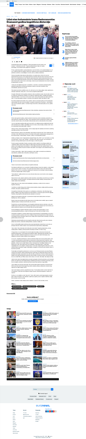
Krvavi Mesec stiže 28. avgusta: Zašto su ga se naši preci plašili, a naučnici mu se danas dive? (72, 44)
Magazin (39, 4)
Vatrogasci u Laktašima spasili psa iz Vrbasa (74, 183)
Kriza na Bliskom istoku (64, 13)
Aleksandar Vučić (42, 396)
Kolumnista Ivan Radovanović (19, 288)
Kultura (31, 4)
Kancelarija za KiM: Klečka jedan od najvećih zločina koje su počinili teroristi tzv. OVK (51, 314)
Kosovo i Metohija (42, 13)
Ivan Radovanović (16, 286)
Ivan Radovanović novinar (29, 286)
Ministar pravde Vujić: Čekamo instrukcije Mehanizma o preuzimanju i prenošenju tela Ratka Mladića (23, 366)
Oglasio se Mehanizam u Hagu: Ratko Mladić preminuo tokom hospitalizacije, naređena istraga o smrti (72, 106)
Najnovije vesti (26, 414)
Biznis (27, 4)
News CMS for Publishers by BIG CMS (43, 437)
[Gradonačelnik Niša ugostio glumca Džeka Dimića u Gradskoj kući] (37, 374)
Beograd (56, 399)
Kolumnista (41, 286)
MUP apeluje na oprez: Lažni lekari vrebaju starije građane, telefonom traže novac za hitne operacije (50, 321)
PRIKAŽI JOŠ (65, 187)
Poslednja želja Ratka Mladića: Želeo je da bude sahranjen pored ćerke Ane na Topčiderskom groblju (23, 344)
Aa (50, 65)
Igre (24, 417)
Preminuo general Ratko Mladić (70, 58)
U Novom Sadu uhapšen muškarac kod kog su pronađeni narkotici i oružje (50, 366)
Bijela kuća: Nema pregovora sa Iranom (74, 176)
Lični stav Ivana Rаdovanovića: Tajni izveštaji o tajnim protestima (26, 114)
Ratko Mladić (30, 399)
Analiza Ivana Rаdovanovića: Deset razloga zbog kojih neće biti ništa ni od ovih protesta (31, 158)
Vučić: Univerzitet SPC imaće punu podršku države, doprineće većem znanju (24, 314)
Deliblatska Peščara (39, 399)
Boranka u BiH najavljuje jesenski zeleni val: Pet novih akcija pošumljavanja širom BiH (74, 149)
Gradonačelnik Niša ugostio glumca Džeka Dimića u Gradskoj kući (50, 373)
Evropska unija (49, 399)
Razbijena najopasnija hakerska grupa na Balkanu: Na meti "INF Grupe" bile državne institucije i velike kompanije (50, 351)
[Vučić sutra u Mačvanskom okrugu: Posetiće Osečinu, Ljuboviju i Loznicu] (11, 329)
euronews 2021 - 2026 (42, 436)
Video (53, 4)
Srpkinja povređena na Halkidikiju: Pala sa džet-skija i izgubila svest (50, 358)
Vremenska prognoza (27, 416)
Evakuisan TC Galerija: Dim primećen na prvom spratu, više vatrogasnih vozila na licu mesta (23, 336)
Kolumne (49, 4)
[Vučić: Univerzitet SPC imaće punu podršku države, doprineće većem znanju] (11, 314)
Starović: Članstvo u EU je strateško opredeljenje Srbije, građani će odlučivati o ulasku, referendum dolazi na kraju (49, 336)
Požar (50, 396)
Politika (16, 16)
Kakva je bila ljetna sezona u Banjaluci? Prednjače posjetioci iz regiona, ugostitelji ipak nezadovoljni (74, 159)
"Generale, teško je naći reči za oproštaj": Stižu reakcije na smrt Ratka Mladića (23, 351)
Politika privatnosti (39, 417)
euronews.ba (67, 142)
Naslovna (8, 16)
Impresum (37, 412)
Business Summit (65, 4)
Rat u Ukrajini (52, 13)
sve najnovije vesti (72, 123)
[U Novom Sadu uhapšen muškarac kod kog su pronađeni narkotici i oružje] (37, 366)
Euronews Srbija (33, 396)
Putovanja (43, 4)
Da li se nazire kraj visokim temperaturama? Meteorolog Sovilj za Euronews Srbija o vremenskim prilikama (72, 38)
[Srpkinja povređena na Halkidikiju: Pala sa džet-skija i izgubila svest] (37, 359)
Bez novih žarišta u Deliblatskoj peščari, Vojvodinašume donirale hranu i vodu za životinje (23, 359)
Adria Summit (73, 4)
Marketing (37, 419)
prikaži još (32, 379)
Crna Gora (57, 4)
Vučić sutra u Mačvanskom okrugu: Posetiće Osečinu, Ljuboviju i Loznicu (24, 329)
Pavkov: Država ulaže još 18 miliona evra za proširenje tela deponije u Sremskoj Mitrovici (50, 329)
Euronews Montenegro (28, 13)
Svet (24, 4)
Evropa (20, 4)
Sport (34, 4)
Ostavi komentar (32, 301)
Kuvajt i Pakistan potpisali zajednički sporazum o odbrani (74, 169)
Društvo (44, 371)
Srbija (16, 4)
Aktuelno (45, 319)
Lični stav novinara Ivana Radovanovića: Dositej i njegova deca (26, 160)
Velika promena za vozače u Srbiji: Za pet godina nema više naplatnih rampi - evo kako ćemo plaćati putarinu (71, 64)
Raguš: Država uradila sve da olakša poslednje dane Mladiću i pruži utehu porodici (50, 344)
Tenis (68, 111)
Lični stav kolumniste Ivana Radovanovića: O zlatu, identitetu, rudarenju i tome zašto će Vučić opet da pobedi (32, 111)
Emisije (79, 4)
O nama (37, 414)
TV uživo (25, 412)
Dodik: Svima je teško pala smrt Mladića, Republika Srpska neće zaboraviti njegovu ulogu (23, 374)
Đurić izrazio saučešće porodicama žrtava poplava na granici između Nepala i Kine (24, 321)
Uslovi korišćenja (39, 416)
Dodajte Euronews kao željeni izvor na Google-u (44, 58)
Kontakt (37, 421)
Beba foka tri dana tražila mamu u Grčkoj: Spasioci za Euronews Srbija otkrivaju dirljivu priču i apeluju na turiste (71, 52)
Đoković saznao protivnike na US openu (72, 113)
